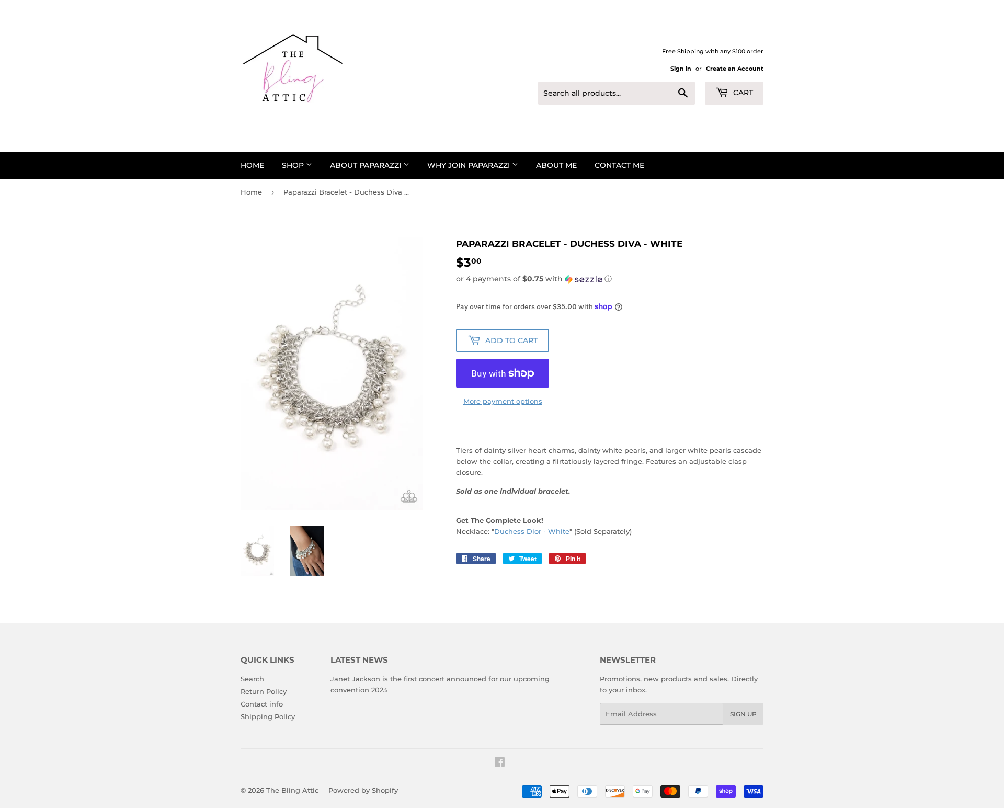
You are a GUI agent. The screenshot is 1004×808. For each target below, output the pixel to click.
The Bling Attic (292, 790)
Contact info (262, 704)
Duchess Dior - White (531, 531)
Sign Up (743, 714)
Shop (294, 165)
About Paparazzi (366, 165)
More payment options (502, 401)
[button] (609, 279)
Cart (742, 92)
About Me (556, 165)
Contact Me (619, 165)
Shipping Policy (268, 716)
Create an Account (734, 68)
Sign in (680, 68)
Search (252, 679)
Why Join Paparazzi (469, 165)
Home (252, 165)
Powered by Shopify (363, 790)
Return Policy (264, 691)
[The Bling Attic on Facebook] (499, 763)
